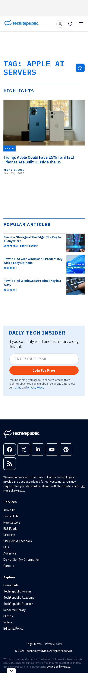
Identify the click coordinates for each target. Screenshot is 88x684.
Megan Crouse (13, 169)
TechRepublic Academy (18, 598)
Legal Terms (34, 644)
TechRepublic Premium (18, 604)
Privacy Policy (35, 387)
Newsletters (11, 522)
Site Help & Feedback (17, 541)
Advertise (9, 553)
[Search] (70, 24)
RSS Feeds (10, 529)
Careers (8, 566)
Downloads (10, 585)
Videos (8, 622)
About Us (9, 510)
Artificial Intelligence (20, 246)
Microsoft (10, 267)
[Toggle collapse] (11, 670)
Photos (8, 616)
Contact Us (10, 516)
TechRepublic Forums (17, 591)
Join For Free (44, 370)
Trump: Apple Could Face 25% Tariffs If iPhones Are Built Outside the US (39, 159)
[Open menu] (81, 24)
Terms (17, 387)
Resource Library (14, 610)
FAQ (6, 547)
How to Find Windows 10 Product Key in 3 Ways (32, 283)
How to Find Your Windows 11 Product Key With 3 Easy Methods (32, 261)
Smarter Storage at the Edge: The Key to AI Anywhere (32, 239)
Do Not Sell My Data (58, 666)
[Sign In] (60, 24)
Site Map (9, 535)
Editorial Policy (13, 628)
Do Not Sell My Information (21, 560)
